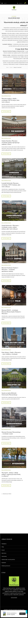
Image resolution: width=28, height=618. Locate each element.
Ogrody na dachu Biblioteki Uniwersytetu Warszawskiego (9, 394)
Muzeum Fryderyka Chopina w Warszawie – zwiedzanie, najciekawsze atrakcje (10, 269)
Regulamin (4, 562)
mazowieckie (6, 96)
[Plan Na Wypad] (14, 8)
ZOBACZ (22, 613)
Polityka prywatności (6, 565)
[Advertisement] (14, 513)
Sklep (3, 546)
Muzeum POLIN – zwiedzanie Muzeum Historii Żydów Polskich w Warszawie (11, 311)
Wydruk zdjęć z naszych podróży (8, 559)
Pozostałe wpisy (7, 493)
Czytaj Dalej (14, 597)
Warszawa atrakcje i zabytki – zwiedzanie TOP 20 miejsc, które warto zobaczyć (10, 100)
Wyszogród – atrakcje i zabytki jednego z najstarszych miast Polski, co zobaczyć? (11, 474)
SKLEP (5, 3)
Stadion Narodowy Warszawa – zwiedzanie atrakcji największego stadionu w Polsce (10, 142)
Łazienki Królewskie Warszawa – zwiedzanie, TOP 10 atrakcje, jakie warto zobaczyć (11, 184)
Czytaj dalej (6, 111)
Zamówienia (4, 556)
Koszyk (3, 550)
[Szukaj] (17, 3)
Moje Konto (4, 553)
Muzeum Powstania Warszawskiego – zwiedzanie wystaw (11, 433)
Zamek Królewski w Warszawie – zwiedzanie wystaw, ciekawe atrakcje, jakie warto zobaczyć (11, 227)
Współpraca (4, 543)
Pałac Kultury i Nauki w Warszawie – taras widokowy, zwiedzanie (11, 353)
